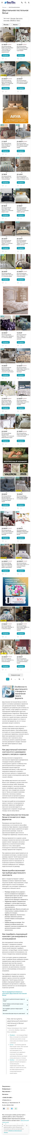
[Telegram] (12, 1108)
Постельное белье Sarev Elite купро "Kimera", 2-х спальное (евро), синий (7, 210)
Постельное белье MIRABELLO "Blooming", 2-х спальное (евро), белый (23, 532)
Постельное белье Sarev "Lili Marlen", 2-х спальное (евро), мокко (23, 177)
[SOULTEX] (10, 2)
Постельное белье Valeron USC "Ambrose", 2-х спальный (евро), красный (8, 532)
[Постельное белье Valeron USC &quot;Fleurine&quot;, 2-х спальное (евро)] (7, 261)
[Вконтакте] (4, 1108)
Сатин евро (6, 20)
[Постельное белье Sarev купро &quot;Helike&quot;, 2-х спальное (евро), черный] (23, 614)
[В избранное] (3, 58)
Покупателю (6, 1086)
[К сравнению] (6, 58)
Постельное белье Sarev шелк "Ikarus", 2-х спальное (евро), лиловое (23, 565)
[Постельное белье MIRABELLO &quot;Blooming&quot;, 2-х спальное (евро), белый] (23, 518)
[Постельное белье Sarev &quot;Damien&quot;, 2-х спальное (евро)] (7, 164)
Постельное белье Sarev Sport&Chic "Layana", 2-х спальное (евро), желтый (22, 210)
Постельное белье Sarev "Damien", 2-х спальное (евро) (6, 177)
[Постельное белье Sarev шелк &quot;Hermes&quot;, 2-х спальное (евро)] (7, 614)
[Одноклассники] (8, 1108)
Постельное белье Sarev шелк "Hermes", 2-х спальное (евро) (8, 627)
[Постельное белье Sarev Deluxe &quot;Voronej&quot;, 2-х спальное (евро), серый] (23, 131)
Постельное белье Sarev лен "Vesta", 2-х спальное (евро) (22, 275)
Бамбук (12, 1060)
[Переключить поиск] (25, 2)
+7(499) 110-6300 (7, 1097)
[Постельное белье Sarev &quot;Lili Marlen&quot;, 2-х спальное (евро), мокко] (23, 164)
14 (19, 679)
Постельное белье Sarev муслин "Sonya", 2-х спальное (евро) (22, 82)
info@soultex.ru (6, 1100)
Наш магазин (6, 1091)
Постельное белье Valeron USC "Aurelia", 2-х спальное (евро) (23, 434)
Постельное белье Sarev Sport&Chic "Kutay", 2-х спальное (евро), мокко (7, 242)
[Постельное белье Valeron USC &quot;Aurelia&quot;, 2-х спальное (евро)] (23, 421)
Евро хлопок (19, 18)
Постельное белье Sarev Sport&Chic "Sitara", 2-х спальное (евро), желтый (22, 242)
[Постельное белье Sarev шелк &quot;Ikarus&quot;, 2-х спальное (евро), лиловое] (23, 551)
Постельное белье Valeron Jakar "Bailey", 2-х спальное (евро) (22, 497)
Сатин (11, 1044)
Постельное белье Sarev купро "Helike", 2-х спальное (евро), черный (23, 628)
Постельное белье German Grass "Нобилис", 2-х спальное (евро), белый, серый (8, 435)
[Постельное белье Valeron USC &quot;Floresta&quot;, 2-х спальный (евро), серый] (23, 647)
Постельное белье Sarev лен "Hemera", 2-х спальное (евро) (8, 660)
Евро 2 (18, 20)
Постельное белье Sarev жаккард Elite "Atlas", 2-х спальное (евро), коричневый (7, 565)
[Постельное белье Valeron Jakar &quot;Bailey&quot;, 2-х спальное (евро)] (23, 484)
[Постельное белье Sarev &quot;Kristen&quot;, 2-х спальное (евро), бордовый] (7, 131)
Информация (6, 1089)
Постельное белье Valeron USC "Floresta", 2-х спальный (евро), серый (23, 661)
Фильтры (6, 24)
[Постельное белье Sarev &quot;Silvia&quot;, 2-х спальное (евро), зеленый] (23, 323)
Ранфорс (12, 1035)
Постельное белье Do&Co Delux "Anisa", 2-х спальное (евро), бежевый (23, 369)
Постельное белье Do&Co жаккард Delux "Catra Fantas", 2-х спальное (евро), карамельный (7, 49)
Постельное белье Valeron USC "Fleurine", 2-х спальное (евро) (7, 275)
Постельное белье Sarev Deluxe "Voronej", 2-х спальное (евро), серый (23, 145)
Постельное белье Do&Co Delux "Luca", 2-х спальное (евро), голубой (23, 402)
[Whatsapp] (15, 1108)
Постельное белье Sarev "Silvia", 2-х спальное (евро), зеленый (21, 337)
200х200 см (13, 20)
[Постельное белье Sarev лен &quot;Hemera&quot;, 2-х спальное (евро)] (7, 647)
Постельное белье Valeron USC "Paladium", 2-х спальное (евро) (8, 336)
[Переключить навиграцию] (2, 2)
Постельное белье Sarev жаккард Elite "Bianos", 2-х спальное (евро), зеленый (7, 82)
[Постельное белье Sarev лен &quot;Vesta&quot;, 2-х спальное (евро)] (23, 261)
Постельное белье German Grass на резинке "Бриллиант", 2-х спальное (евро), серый (8, 498)
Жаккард (12, 18)
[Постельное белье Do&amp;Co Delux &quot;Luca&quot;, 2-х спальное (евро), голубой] (23, 388)
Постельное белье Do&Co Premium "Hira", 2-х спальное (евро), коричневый (22, 48)
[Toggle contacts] (22, 2)
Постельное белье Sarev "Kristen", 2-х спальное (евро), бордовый (6, 145)
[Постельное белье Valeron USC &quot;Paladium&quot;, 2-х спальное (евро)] (7, 323)
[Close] (26, 1125)
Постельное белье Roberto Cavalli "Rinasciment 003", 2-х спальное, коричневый (7, 369)
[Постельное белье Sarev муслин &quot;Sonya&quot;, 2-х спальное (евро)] (23, 68)
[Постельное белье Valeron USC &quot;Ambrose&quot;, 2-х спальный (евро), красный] (7, 518)
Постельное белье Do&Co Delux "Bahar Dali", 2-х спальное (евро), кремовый (7, 402)
